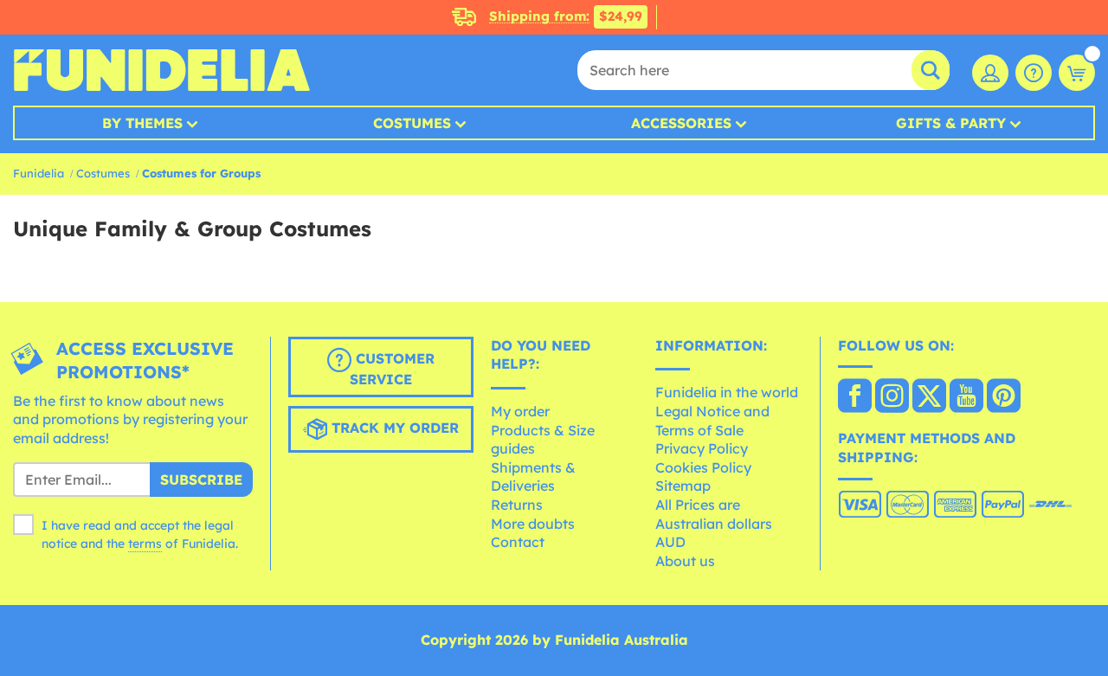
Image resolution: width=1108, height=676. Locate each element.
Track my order (393, 427)
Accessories (681, 123)
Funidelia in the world (726, 392)
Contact (517, 541)
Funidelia (38, 173)
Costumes (412, 123)
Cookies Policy (703, 467)
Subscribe (201, 479)
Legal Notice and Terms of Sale (712, 420)
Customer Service (392, 369)
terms (145, 543)
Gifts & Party (951, 123)
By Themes (142, 123)
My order (520, 411)
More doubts (533, 523)
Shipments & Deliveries (533, 477)
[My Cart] (1077, 73)
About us (685, 561)
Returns (517, 504)
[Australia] (855, 397)
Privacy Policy (701, 448)
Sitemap (683, 485)
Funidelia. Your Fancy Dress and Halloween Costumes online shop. (161, 70)
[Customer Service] (1033, 73)
